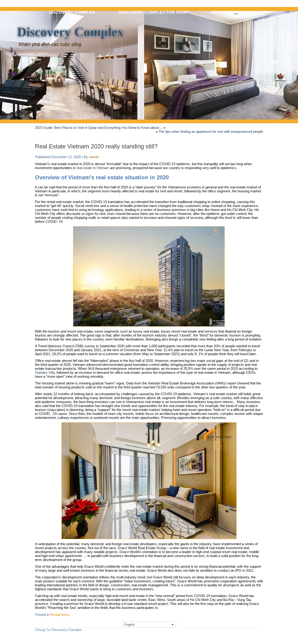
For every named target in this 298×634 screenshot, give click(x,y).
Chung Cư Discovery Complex (58, 630)
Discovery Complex (70, 32)
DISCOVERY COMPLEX (72, 12)
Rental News (60, 615)
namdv (94, 157)
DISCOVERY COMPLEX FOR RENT (153, 12)
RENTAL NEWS (226, 12)
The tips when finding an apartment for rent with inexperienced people (211, 131)
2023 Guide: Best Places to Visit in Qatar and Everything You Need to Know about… (99, 128)
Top (287, 623)
